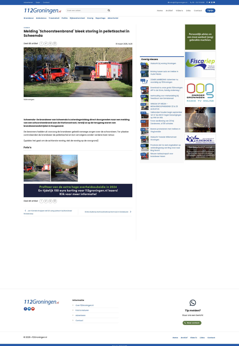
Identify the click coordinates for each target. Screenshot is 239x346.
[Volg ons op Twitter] (209, 2)
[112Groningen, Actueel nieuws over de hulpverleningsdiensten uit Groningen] (43, 10)
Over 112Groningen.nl (84, 305)
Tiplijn (38, 2)
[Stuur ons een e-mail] (211, 2)
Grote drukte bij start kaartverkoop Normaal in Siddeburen (107, 212)
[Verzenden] (109, 10)
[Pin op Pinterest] (50, 44)
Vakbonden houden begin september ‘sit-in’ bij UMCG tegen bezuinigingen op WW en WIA (166, 115)
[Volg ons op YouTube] (214, 2)
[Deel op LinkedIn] (55, 44)
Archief (169, 10)
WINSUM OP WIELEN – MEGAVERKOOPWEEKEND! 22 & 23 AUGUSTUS (164, 106)
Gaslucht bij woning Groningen (163, 63)
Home (160, 10)
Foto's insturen (82, 310)
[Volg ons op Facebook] (207, 2)
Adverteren (28, 2)
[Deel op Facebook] (41, 44)
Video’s (179, 10)
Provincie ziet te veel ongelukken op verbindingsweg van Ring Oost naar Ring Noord (165, 148)
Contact (46, 2)
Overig (27, 28)
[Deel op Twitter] (46, 44)
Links (188, 10)
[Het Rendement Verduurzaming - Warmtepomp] (78, 190)
